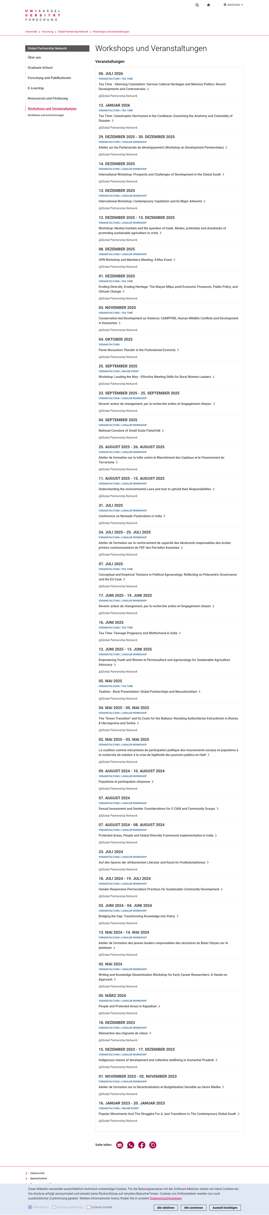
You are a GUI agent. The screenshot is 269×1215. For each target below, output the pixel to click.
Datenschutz (37, 1173)
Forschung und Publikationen (49, 78)
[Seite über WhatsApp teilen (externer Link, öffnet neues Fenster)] (130, 1147)
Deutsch (236, 4)
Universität (31, 31)
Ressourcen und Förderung (48, 98)
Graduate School (40, 68)
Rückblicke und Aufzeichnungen (46, 115)
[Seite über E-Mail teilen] (119, 1147)
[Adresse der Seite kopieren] (152, 1147)
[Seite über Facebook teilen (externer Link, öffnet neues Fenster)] (141, 1147)
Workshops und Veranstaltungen (111, 31)
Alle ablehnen (165, 1207)
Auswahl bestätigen (225, 1207)
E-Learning (36, 88)
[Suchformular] (197, 5)
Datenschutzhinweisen (166, 1198)
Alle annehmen (193, 1207)
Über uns (34, 57)
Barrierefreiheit (38, 1178)
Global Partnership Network (73, 31)
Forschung (47, 31)
